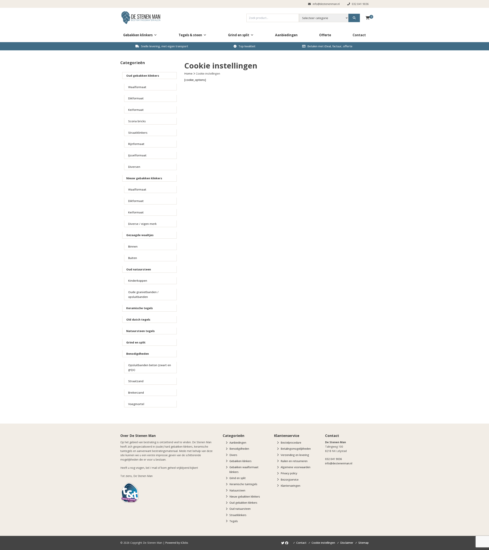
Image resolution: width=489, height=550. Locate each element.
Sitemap (363, 542)
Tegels (233, 521)
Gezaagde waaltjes (140, 235)
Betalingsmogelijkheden (296, 448)
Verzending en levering (295, 455)
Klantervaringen (290, 485)
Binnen (133, 246)
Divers (233, 455)
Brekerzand (136, 392)
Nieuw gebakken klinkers (144, 178)
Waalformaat (137, 87)
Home (188, 73)
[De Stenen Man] (140, 18)
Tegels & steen (190, 35)
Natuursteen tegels (140, 331)
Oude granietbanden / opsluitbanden (143, 294)
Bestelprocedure (291, 442)
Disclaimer (346, 542)
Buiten (132, 258)
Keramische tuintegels (243, 484)
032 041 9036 (333, 459)
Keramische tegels (139, 308)
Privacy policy (289, 473)
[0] (368, 18)
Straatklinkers (137, 132)
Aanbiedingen (286, 35)
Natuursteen (237, 490)
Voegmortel (136, 404)
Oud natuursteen (138, 269)
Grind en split (238, 35)
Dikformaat (136, 98)
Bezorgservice (290, 479)
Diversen (134, 167)
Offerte (325, 35)
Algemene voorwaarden (295, 467)
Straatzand (135, 381)
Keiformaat (136, 110)
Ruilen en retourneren (294, 461)
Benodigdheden (137, 353)
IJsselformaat (137, 155)
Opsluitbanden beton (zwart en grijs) (149, 367)
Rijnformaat (136, 144)
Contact (359, 35)
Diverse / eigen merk (142, 224)
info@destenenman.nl (338, 463)
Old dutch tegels (138, 319)
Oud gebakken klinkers (142, 75)
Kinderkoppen (137, 280)
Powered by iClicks (176, 542)
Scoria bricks (137, 121)
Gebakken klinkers (138, 35)
